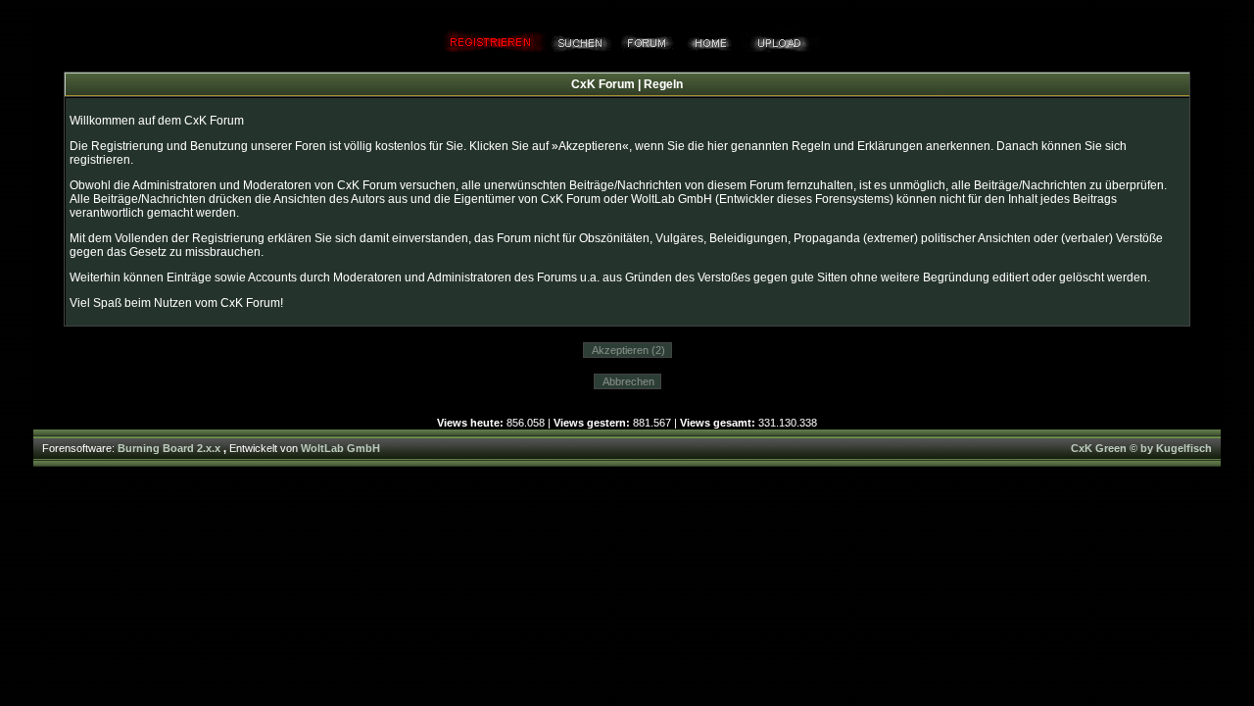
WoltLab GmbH (340, 448)
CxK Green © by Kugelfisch (1141, 448)
